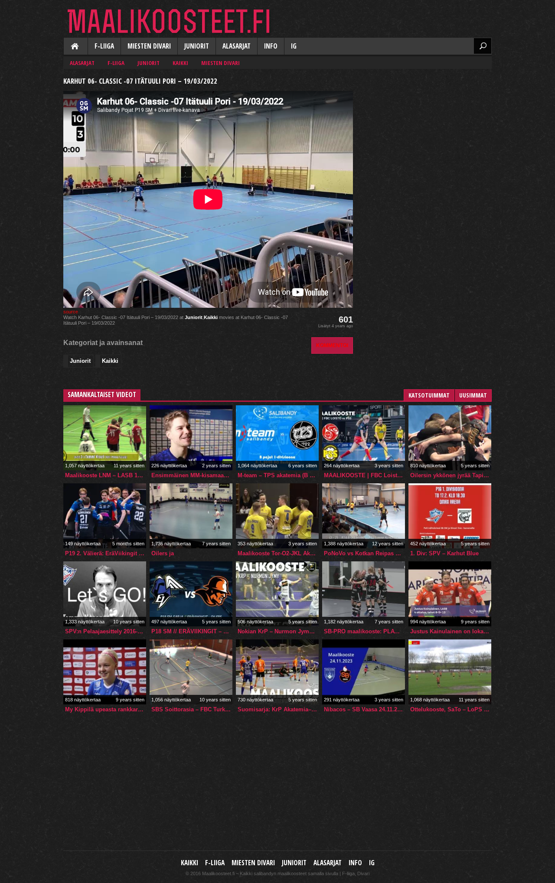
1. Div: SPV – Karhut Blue (444, 553)
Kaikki (75, 47)
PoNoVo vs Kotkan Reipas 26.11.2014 (364, 553)
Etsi (482, 46)
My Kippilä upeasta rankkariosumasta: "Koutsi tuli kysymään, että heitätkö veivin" (105, 709)
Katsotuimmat (429, 395)
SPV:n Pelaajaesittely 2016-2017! (105, 631)
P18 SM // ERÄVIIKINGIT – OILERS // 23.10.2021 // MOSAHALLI (191, 631)
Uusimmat (473, 395)
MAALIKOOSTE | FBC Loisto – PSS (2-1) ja (364, 475)
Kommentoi (332, 345)
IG (294, 46)
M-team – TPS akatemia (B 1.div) (278, 475)
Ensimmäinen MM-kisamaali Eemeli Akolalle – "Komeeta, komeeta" (191, 475)
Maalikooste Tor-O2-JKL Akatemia (278, 553)
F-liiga (104, 46)
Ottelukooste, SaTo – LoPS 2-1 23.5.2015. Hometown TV (450, 709)
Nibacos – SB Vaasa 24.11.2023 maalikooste (364, 709)
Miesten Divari (149, 46)
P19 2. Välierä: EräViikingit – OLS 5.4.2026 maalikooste (105, 553)
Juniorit (196, 46)
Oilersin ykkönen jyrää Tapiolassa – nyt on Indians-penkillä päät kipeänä (450, 475)
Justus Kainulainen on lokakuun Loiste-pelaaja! (450, 631)
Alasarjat (236, 46)
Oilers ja (162, 553)
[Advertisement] (427, 128)
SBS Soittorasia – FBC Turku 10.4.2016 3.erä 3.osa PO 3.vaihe (191, 709)
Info (271, 46)
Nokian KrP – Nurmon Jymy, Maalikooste (278, 631)
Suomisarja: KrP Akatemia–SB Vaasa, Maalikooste (278, 709)
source (70, 311)
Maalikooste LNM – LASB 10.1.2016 (105, 475)
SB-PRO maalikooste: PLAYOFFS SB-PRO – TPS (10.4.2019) (364, 631)
